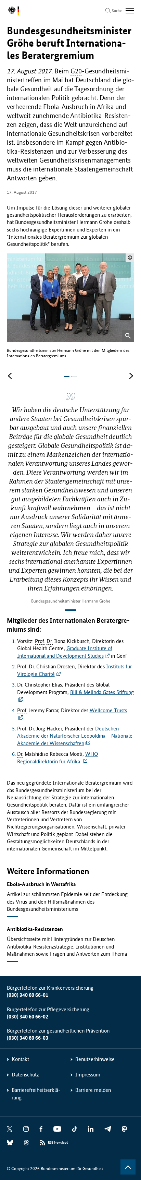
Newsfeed (58, 1143)
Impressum (87, 1074)
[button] (66, 376)
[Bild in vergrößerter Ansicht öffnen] (128, 336)
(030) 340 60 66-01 (27, 995)
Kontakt (20, 1059)
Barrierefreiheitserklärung (36, 1093)
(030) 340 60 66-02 (27, 1016)
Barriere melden (93, 1090)
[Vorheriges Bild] (10, 376)
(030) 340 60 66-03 (27, 1038)
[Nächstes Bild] (131, 376)
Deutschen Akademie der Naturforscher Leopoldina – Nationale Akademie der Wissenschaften (74, 736)
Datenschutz (25, 1074)
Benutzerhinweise (95, 1059)
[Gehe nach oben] (128, 1167)
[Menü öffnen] (130, 10)
